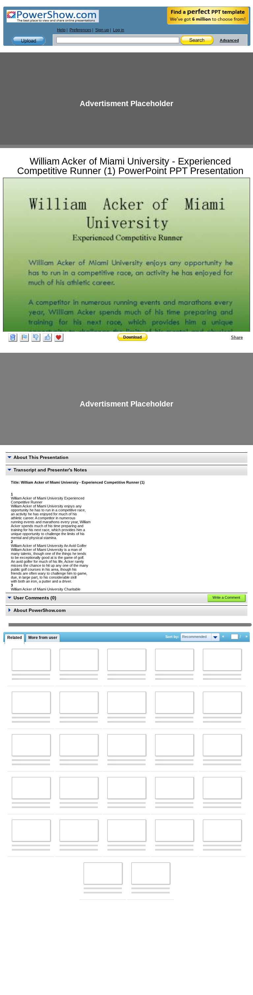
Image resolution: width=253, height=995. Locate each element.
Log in (118, 30)
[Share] (227, 337)
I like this (47, 337)
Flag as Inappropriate (24, 337)
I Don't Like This (36, 337)
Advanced (229, 40)
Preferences (80, 30)
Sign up (102, 30)
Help (61, 30)
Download (132, 337)
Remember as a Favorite (59, 337)
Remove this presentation (12, 337)
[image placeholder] (31, 660)
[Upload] (28, 40)
